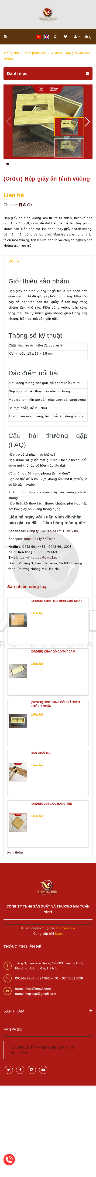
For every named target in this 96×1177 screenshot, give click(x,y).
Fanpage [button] (12, 1030)
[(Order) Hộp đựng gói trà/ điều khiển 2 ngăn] (18, 721)
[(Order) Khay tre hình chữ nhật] (18, 620)
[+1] (29, 205)
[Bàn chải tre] (18, 772)
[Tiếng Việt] (38, 36)
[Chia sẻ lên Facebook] (21, 205)
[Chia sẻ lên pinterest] (25, 205)
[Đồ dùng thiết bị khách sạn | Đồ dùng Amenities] (48, 14)
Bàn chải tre (41, 753)
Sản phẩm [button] (13, 1011)
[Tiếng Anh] (46, 36)
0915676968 (25, 978)
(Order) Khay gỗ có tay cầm (53, 651)
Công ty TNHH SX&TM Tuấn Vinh (52, 531)
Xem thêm (15, 852)
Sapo (59, 933)
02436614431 (49, 978)
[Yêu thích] (8, 164)
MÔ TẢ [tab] (13, 261)
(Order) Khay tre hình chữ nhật (56, 600)
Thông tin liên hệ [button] (22, 947)
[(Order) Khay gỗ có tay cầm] (18, 671)
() (90, 37)
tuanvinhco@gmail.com (33, 988)
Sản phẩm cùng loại (27, 586)
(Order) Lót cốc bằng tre (51, 803)
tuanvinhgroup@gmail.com (35, 993)
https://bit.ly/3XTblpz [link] (39, 539)
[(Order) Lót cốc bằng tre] (18, 823)
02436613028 (72, 978)
